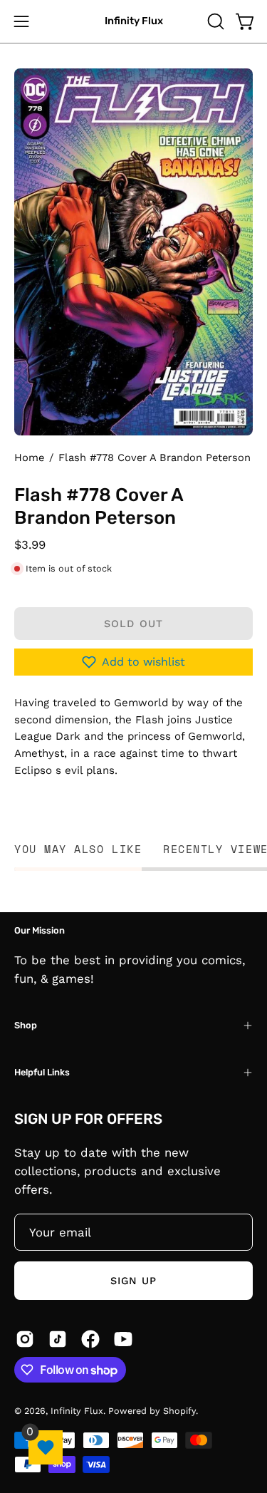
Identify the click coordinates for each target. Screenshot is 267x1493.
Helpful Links (42, 1072)
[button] (214, 21)
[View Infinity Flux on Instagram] (25, 1339)
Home (29, 457)
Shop (25, 1025)
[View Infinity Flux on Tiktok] (57, 1339)
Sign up (133, 1280)
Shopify (179, 1410)
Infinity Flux (134, 21)
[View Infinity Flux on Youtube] (123, 1339)
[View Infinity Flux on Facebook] (90, 1339)
